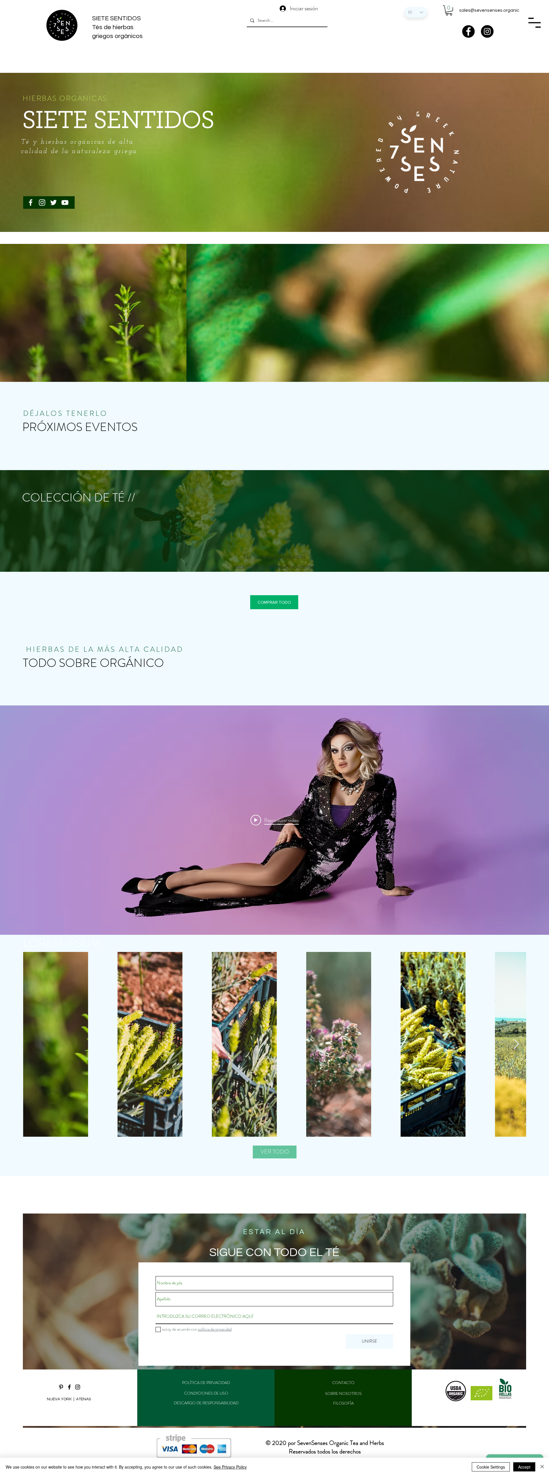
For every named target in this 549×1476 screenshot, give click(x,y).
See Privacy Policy (230, 1467)
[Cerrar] (542, 1466)
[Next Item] (516, 1044)
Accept (524, 1467)
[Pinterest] (61, 1387)
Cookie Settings (491, 1467)
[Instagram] (487, 31)
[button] (449, 10)
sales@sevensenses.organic (489, 10)
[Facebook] (468, 31)
